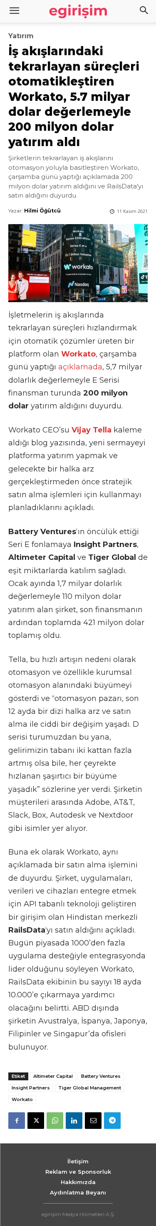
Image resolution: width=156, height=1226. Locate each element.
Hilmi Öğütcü (42, 211)
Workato (22, 1099)
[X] (35, 1120)
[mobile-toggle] (14, 11)
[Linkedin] (74, 1120)
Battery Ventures (101, 1076)
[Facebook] (16, 1120)
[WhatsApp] (55, 1120)
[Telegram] (112, 1120)
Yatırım (21, 36)
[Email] (93, 1120)
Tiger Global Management (89, 1088)
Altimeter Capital (53, 1076)
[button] (144, 11)
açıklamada (80, 366)
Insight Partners (31, 1088)
